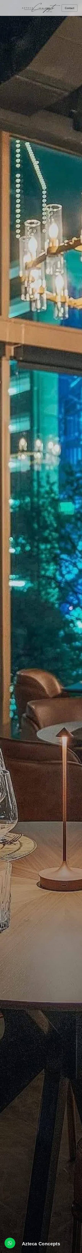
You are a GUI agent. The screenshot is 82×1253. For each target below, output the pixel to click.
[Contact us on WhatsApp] (10, 1243)
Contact (69, 8)
